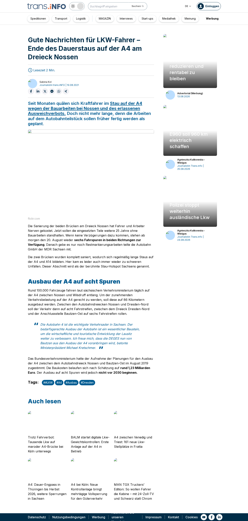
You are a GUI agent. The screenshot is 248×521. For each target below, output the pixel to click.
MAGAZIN (105, 18)
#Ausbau (71, 382)
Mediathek (169, 18)
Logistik (81, 18)
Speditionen (38, 18)
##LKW (48, 382)
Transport (61, 18)
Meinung (190, 18)
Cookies (191, 517)
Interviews (126, 18)
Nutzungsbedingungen (68, 517)
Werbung (212, 18)
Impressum (154, 517)
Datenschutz (37, 517)
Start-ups (147, 18)
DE (186, 6)
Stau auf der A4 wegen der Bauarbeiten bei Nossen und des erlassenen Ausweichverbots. (85, 108)
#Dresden (87, 382)
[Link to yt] (204, 517)
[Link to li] (219, 517)
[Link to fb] (211, 517)
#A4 (59, 382)
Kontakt (173, 517)
